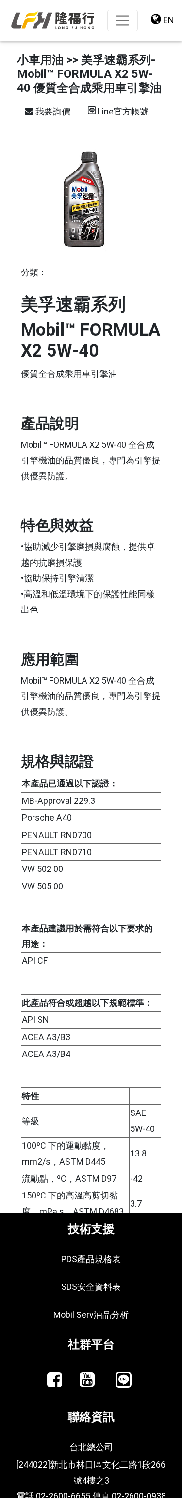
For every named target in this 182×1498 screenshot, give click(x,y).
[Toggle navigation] (122, 20)
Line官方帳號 (123, 111)
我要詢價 (51, 111)
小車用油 (40, 60)
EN (167, 20)
